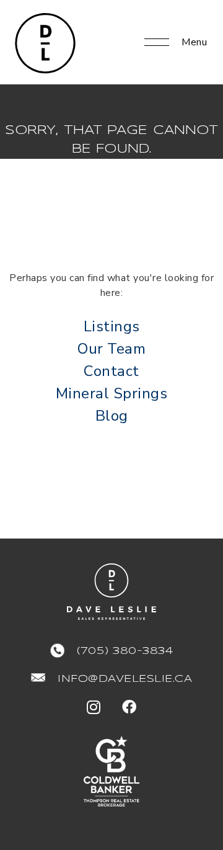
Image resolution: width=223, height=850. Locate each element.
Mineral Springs (112, 393)
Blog (111, 416)
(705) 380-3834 (125, 651)
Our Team (111, 349)
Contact (111, 371)
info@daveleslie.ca (125, 679)
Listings (112, 326)
